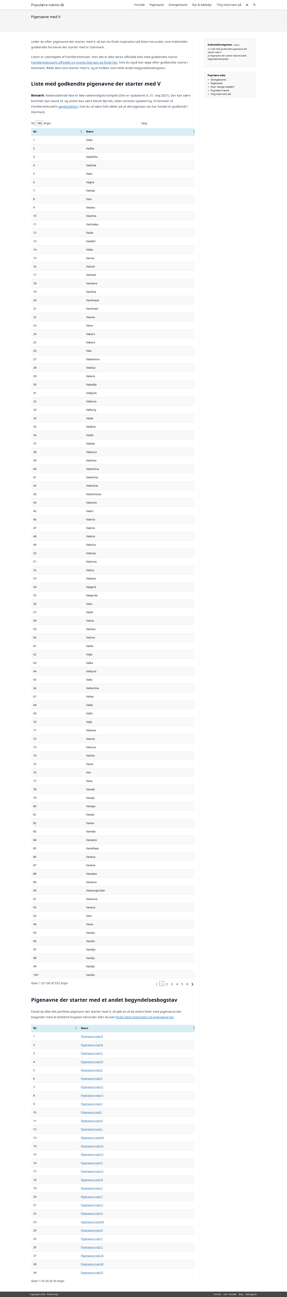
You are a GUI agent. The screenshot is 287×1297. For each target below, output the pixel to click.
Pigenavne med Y (92, 1239)
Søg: (144, 123)
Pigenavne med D (92, 1062)
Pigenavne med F (92, 1078)
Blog (241, 1294)
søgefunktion (68, 106)
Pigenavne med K (92, 1121)
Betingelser (251, 1294)
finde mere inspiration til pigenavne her (145, 1017)
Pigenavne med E (92, 1070)
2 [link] (167, 984)
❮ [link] (156, 984)
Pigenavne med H (92, 1095)
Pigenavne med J (91, 1112)
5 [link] (182, 984)
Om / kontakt (229, 1294)
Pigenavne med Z (92, 1247)
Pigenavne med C (92, 1053)
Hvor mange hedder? (223, 86)
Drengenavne (178, 5)
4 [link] (177, 984)
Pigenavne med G (92, 1087)
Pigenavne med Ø (92, 1264)
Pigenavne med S (92, 1188)
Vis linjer (41, 123)
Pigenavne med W (92, 1222)
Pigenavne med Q (92, 1171)
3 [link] (172, 984)
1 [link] (162, 984)
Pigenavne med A (92, 1036)
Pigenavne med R (92, 1180)
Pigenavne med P (92, 1163)
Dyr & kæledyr (202, 5)
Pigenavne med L (92, 1129)
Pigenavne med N (92, 1146)
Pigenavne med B (92, 1045)
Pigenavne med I (91, 1104)
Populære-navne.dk (47, 4)
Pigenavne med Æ (92, 1256)
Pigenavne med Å (92, 1272)
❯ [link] (192, 984)
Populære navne (220, 90)
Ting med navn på (229, 5)
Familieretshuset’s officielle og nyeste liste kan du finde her (74, 62)
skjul (236, 44)
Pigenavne (156, 5)
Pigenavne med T (92, 1197)
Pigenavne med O (92, 1154)
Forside (140, 5)
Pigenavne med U (92, 1205)
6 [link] (187, 984)
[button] (81, 131)
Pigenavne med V (92, 1213)
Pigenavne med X (92, 1230)
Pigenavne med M (92, 1138)
